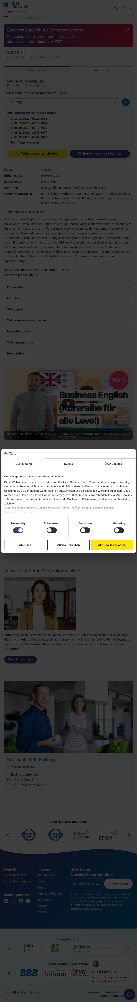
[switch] (52, 530)
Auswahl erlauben (68, 544)
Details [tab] (68, 463)
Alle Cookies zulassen (112, 544)
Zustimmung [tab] (24, 463)
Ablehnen (25, 544)
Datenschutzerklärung (19, 512)
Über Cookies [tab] (113, 463)
